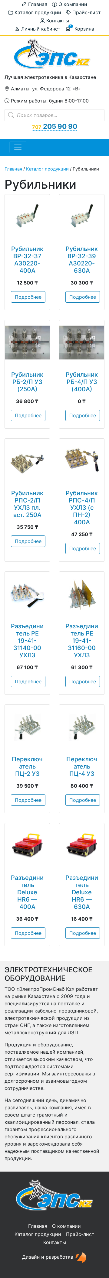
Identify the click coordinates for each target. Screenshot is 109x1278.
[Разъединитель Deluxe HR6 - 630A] (81, 845)
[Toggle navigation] (17, 147)
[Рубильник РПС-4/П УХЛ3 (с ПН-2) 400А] (81, 461)
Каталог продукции (37, 12)
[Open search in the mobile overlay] (54, 115)
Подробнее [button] (28, 297)
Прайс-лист (86, 12)
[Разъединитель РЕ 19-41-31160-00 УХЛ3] (81, 594)
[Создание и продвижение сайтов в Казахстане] (81, 1257)
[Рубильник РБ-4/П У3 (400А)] (81, 342)
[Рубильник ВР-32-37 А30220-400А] (27, 216)
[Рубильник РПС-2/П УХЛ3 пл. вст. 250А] (27, 461)
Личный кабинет (40, 29)
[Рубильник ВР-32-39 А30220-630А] (81, 216)
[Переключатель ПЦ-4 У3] (81, 727)
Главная (37, 4)
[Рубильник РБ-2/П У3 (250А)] (27, 342)
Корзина (82, 28)
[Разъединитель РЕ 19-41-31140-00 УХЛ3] (27, 594)
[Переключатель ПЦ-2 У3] (27, 727)
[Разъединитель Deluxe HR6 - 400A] (27, 845)
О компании (72, 4)
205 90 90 (54, 126)
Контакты (57, 21)
